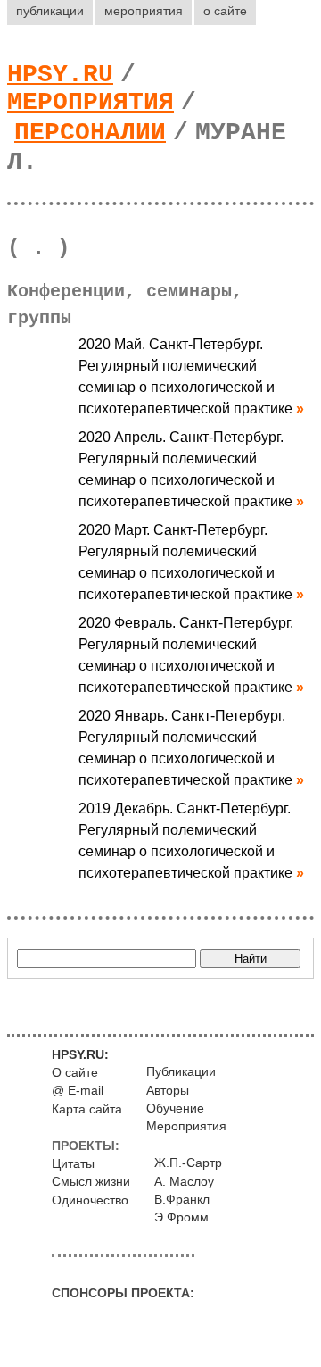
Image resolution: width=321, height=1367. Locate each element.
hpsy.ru (60, 74)
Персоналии (90, 132)
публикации (50, 11)
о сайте (225, 11)
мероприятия (143, 11)
